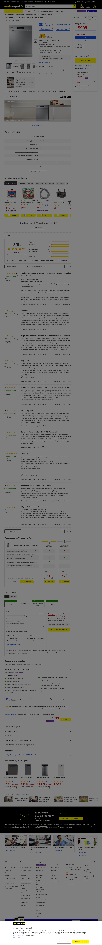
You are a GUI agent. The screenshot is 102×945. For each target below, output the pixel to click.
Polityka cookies (16, 937)
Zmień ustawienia (63, 941)
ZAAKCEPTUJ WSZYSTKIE (80, 941)
